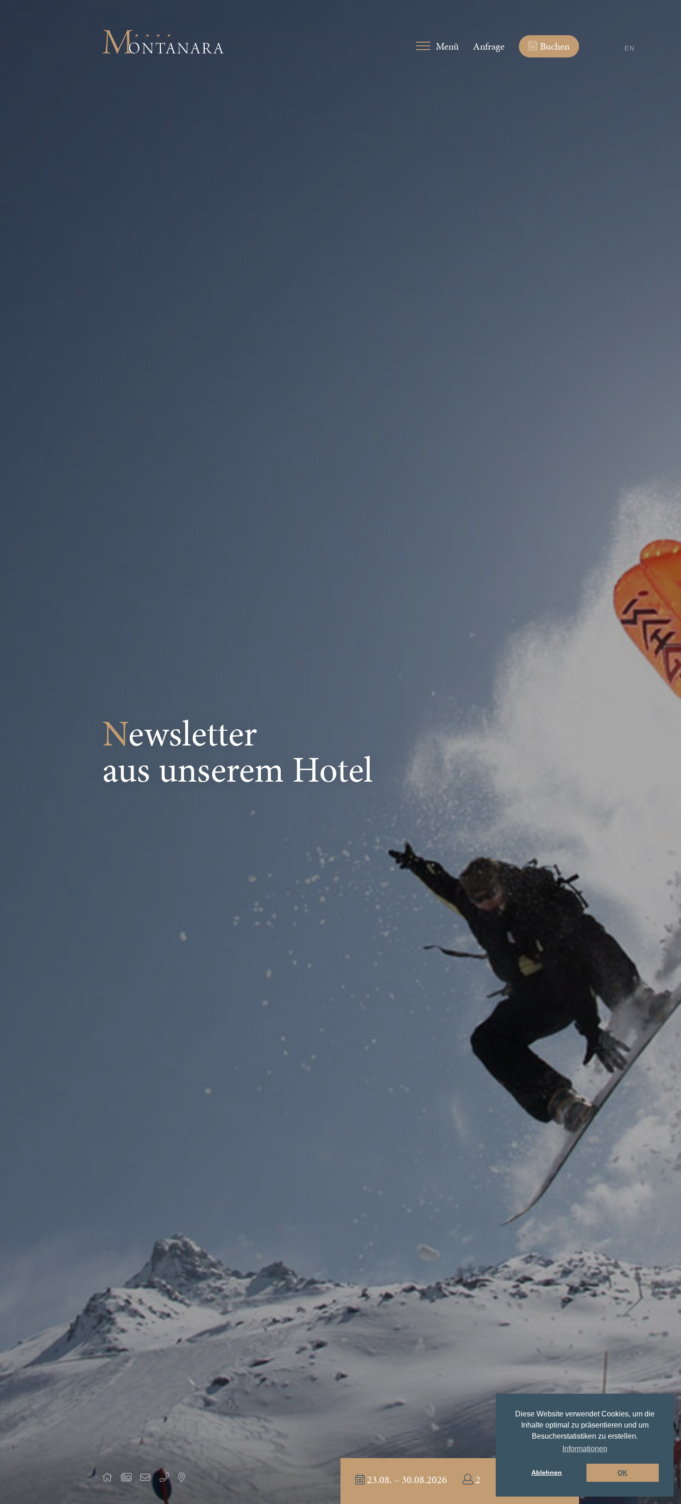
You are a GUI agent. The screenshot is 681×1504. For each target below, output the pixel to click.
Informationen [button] (584, 1449)
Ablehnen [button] (546, 1472)
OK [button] (622, 1472)
